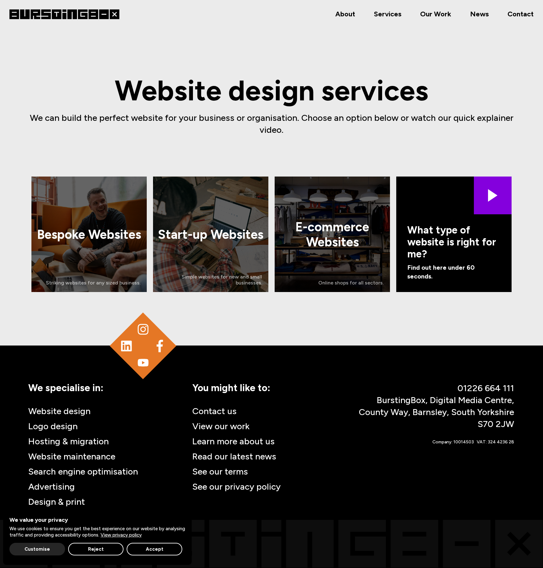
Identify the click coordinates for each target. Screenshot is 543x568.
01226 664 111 (486, 388)
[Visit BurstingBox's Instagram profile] (143, 329)
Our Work (435, 14)
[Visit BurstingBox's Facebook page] (160, 346)
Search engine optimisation (83, 471)
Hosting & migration (68, 441)
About (345, 14)
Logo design (53, 426)
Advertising (51, 486)
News (479, 14)
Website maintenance (71, 456)
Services (387, 14)
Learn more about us (233, 441)
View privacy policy (121, 535)
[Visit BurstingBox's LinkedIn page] (126, 346)
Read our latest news (234, 456)
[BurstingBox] (64, 14)
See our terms (220, 471)
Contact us (214, 411)
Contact (520, 14)
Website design (59, 411)
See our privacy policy (236, 486)
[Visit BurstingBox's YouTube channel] (143, 362)
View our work (221, 426)
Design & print (56, 501)
